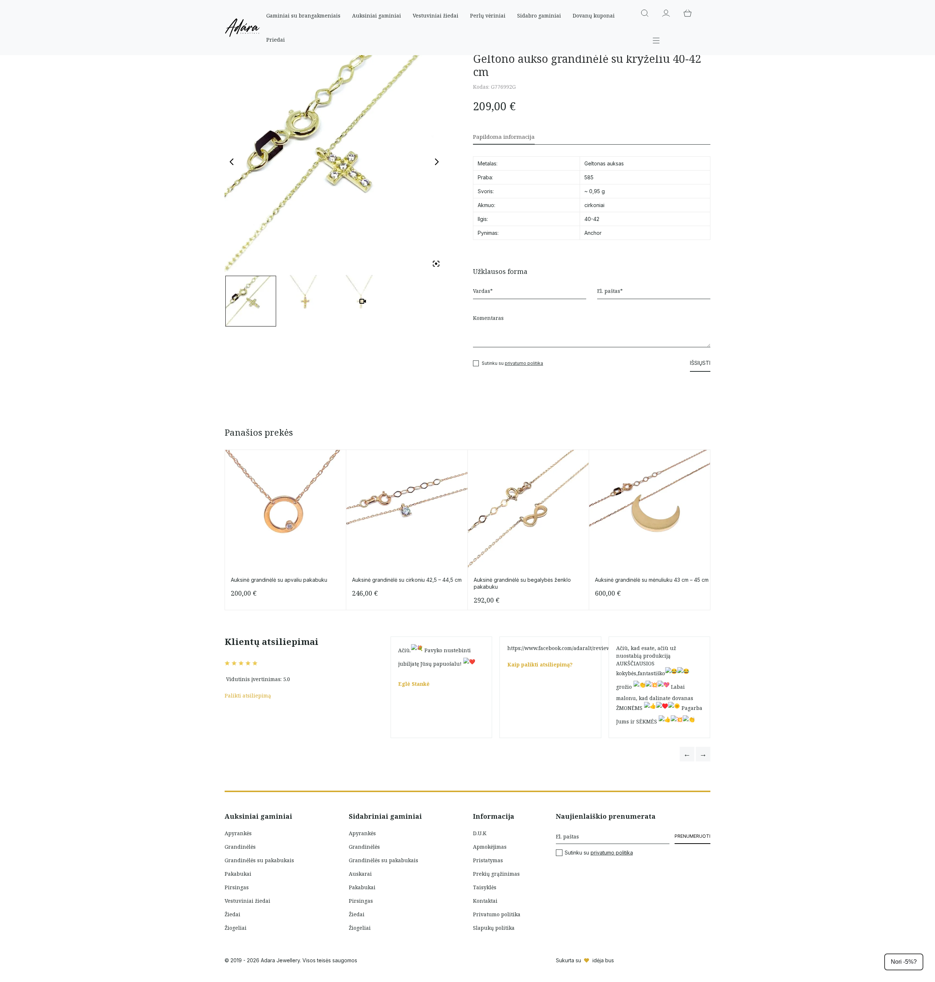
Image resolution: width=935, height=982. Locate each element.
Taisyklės (484, 887)
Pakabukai (238, 873)
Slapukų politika (494, 927)
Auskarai (360, 873)
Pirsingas (237, 887)
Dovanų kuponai (594, 15)
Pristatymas (488, 860)
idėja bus (603, 960)
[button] (687, 754)
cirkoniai (594, 205)
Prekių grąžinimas (496, 873)
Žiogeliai (236, 927)
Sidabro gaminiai (539, 15)
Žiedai (232, 914)
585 (589, 177)
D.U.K (479, 833)
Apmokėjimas (490, 846)
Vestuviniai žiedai (435, 15)
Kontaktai (485, 900)
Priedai (275, 39)
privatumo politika (524, 363)
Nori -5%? (904, 962)
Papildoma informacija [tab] (504, 136)
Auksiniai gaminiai (376, 15)
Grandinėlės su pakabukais (259, 860)
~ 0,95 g (594, 191)
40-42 (591, 219)
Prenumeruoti (692, 836)
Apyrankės (238, 833)
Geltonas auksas (604, 163)
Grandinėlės (240, 846)
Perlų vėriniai (487, 15)
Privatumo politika (496, 914)
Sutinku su (599, 853)
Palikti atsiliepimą (248, 695)
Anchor (593, 233)
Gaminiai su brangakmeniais (303, 15)
